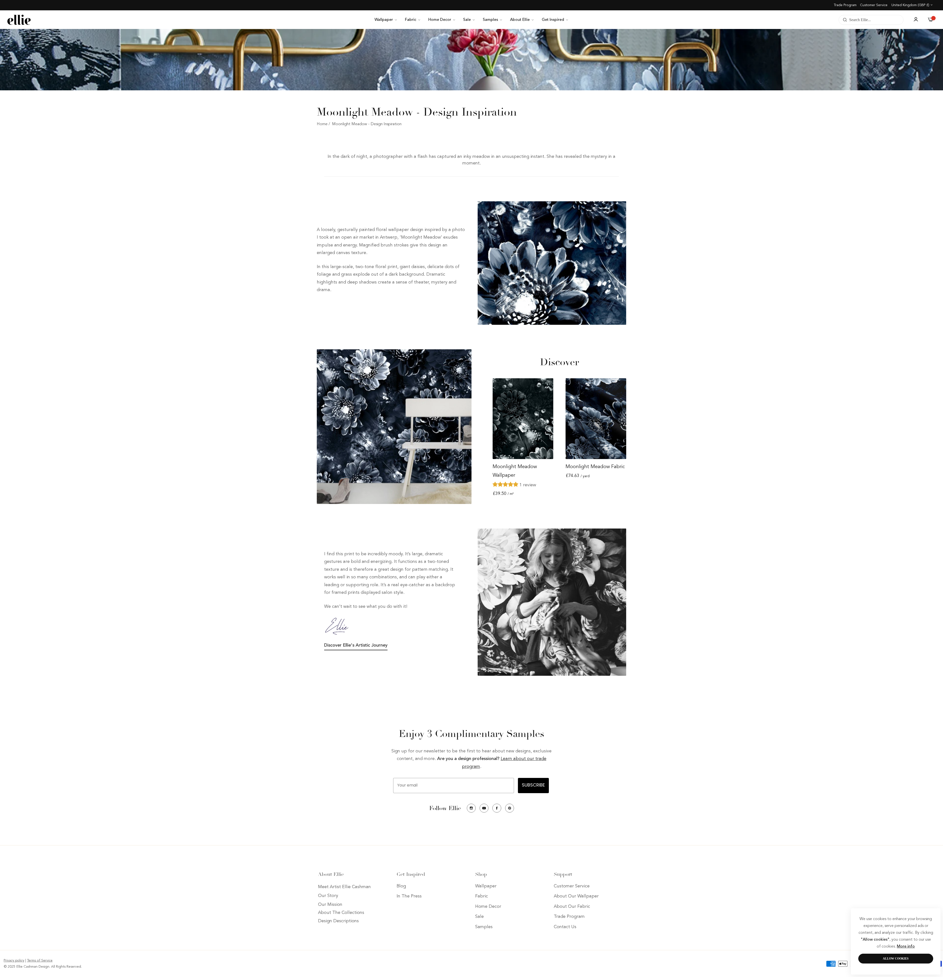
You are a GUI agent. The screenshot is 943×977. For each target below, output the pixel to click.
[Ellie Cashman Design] (19, 20)
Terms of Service (40, 960)
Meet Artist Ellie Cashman (344, 887)
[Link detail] (471, 808)
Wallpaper (486, 886)
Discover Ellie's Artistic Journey (356, 645)
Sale (479, 916)
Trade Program (845, 5)
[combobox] (871, 20)
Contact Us (565, 927)
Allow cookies (896, 958)
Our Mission (330, 904)
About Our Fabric (572, 906)
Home (322, 124)
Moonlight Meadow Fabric (595, 466)
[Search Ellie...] (844, 20)
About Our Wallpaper (576, 896)
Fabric (481, 896)
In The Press (409, 896)
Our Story (328, 896)
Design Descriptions (338, 921)
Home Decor (488, 906)
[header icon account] (915, 19)
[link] (386, 20)
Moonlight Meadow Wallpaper (515, 471)
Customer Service (874, 5)
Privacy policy (14, 960)
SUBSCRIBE (533, 785)
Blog (401, 886)
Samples (484, 927)
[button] (506, 485)
